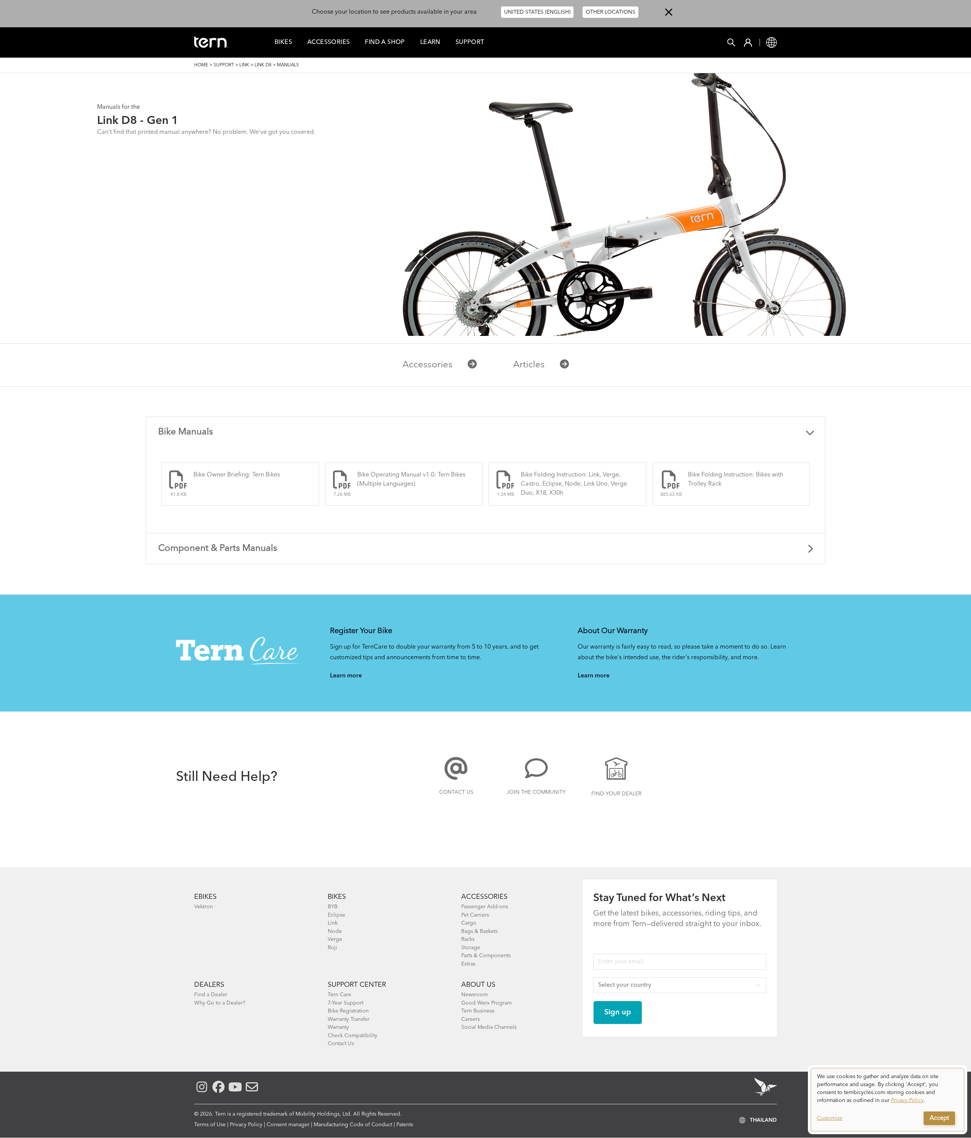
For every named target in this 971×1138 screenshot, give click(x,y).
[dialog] (887, 1099)
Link (244, 65)
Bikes (283, 42)
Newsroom (474, 994)
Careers (470, 1019)
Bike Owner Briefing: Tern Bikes (236, 475)
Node (335, 931)
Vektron (203, 906)
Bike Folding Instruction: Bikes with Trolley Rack (735, 479)
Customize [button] (829, 1118)
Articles (529, 365)
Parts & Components (486, 955)
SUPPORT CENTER (357, 984)
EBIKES (205, 896)
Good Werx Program (486, 1003)
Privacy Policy (246, 1124)
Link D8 (263, 65)
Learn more (346, 676)
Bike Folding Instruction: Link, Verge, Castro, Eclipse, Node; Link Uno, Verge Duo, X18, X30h (574, 484)
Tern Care (339, 994)
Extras (468, 964)
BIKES (337, 896)
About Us (478, 984)
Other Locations (610, 12)
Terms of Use (210, 1124)
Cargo (468, 923)
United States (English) (537, 12)
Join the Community (536, 792)
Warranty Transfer (348, 1019)
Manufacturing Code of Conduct (353, 1124)
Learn (430, 42)
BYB (333, 906)
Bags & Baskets (479, 931)
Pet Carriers (475, 915)
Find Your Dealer (616, 793)
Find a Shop (385, 42)
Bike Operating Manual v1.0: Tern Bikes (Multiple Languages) (411, 479)
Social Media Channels (489, 1027)
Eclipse (336, 915)
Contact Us (456, 792)
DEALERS (209, 984)
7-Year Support (345, 1003)
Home (201, 65)
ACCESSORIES (484, 896)
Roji (332, 947)
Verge (335, 939)
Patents (404, 1124)
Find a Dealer (210, 994)
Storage (470, 947)
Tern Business (477, 1011)
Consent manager (288, 1124)
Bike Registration (348, 1011)
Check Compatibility (352, 1035)
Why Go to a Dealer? (219, 1003)
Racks (468, 939)
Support (470, 42)
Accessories (328, 42)
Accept (939, 1118)
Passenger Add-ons (484, 906)
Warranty (338, 1027)
